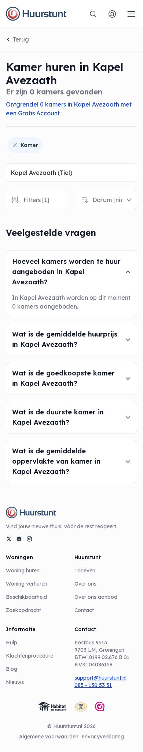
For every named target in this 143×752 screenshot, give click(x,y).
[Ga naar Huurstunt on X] (9, 539)
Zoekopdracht (23, 610)
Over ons (85, 583)
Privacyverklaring (102, 736)
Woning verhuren (26, 583)
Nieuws (15, 682)
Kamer (29, 145)
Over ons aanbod (95, 597)
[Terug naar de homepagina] (36, 14)
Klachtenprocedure (29, 655)
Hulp (11, 642)
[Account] (112, 14)
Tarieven (84, 570)
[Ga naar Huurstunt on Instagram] (29, 539)
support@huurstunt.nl (100, 677)
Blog (11, 669)
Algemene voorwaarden (48, 736)
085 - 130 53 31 (93, 685)
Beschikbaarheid (26, 597)
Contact (84, 610)
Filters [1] (36, 200)
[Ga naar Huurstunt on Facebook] (19, 539)
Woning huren (23, 570)
